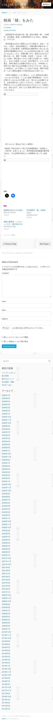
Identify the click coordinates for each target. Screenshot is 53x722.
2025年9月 (6, 426)
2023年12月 (6, 484)
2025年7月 (6, 432)
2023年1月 (6, 518)
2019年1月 (6, 665)
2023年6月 (6, 503)
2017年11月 (6, 690)
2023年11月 (6, 487)
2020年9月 (6, 604)
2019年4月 (6, 656)
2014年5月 (6, 705)
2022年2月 (6, 552)
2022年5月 (6, 543)
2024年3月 (6, 475)
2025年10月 (6, 423)
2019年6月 (6, 650)
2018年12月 (6, 669)
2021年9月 (6, 567)
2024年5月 (6, 469)
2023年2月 (6, 515)
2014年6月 (6, 702)
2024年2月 (6, 478)
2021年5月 (6, 579)
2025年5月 (6, 438)
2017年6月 (6, 693)
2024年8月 (6, 460)
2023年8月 (6, 496)
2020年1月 (6, 629)
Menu (47, 4)
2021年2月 (6, 589)
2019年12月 (6, 632)
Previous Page (10, 244)
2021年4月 (6, 582)
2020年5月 (6, 616)
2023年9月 (6, 493)
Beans (4, 719)
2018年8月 (6, 678)
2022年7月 (6, 536)
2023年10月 (6, 490)
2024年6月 (6, 466)
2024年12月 (6, 453)
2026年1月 (6, 413)
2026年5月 (6, 401)
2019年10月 (6, 638)
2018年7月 (6, 681)
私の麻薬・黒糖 (8, 382)
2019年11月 (6, 635)
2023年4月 (6, 509)
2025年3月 (6, 444)
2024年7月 (6, 463)
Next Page (44, 244)
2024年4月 (6, 472)
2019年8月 (6, 644)
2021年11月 (6, 561)
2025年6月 (6, 435)
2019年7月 (6, 647)
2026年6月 (6, 398)
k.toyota (8, 27)
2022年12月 (6, 521)
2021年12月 (6, 558)
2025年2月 (6, 447)
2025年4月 (6, 441)
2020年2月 (6, 625)
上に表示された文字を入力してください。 (28, 328)
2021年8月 (6, 570)
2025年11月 (6, 420)
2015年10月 (6, 696)
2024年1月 (6, 481)
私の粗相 (5, 375)
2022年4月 (6, 546)
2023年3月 (6, 512)
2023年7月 (6, 499)
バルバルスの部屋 (14, 4)
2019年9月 (6, 641)
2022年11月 (6, 524)
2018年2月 (6, 684)
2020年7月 (6, 610)
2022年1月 (6, 555)
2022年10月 (6, 527)
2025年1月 (6, 450)
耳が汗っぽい (7, 385)
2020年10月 (6, 601)
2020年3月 (6, 622)
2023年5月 (6, 506)
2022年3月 (6, 549)
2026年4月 (6, 404)
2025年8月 (6, 429)
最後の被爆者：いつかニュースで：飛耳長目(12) (13, 222)
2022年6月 (6, 539)
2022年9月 (6, 530)
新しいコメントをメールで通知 (16, 337)
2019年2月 (6, 662)
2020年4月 (6, 619)
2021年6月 (6, 576)
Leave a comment (10, 30)
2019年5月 (6, 653)
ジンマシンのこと (9, 372)
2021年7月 (6, 573)
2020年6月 (6, 613)
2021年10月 (6, 564)
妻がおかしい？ (8, 378)
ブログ (13, 235)
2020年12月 (6, 595)
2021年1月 (6, 592)
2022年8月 (6, 533)
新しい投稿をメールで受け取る (16, 341)
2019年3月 (6, 659)
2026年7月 (6, 395)
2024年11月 (6, 456)
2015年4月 (6, 699)
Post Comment (9, 346)
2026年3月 (6, 407)
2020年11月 (6, 598)
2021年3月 (6, 586)
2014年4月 (6, 708)
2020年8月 (6, 607)
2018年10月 (6, 675)
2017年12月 (6, 687)
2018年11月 (6, 672)
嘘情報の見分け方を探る (13, 210)
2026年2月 (6, 410)
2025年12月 (6, 416)
